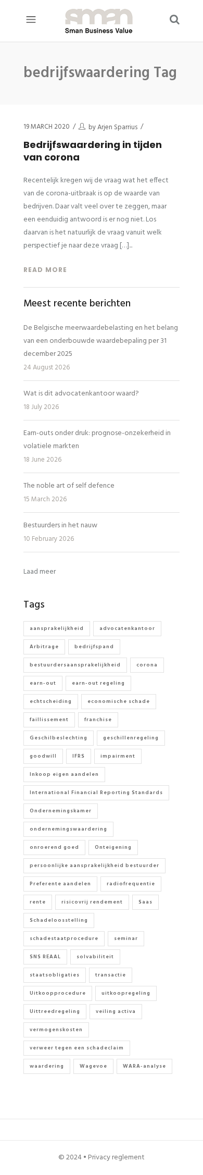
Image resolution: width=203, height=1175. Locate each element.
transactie (110, 975)
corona (147, 665)
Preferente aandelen (60, 884)
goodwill (43, 756)
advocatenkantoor (127, 628)
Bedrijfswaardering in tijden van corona (92, 151)
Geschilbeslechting (58, 738)
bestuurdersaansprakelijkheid (75, 665)
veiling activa (116, 1011)
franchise (98, 719)
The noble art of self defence (69, 486)
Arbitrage (44, 646)
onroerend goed (54, 847)
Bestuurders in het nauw (60, 525)
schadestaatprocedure (64, 938)
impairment (117, 756)
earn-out (43, 683)
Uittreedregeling (55, 1011)
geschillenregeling (131, 738)
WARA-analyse (144, 1066)
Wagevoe (93, 1066)
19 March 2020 (46, 126)
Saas (145, 902)
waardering (47, 1066)
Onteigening (113, 847)
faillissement (49, 719)
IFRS (78, 756)
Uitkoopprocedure (58, 993)
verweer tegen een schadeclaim (77, 1048)
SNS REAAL (45, 957)
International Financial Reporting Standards (96, 792)
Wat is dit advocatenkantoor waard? (81, 394)
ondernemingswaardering (68, 829)
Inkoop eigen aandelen (64, 774)
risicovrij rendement (92, 902)
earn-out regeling (98, 683)
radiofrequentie (131, 884)
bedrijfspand (94, 646)
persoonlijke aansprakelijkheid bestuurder (94, 865)
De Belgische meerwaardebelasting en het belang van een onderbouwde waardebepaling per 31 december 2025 (100, 341)
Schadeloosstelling (59, 920)
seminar (126, 938)
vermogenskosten (56, 1029)
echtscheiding (51, 701)
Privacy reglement (116, 1158)
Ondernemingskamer (61, 811)
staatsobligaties (55, 975)
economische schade (118, 701)
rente (38, 902)
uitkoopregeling (126, 993)
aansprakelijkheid (57, 628)
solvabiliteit (95, 957)
